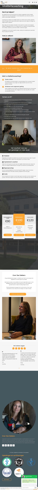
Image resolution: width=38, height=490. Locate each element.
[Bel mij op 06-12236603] (3, 445)
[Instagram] (34, 2)
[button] (18, 368)
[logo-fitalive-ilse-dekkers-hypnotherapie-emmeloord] (4, 2)
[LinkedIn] (36, 2)
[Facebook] (33, 2)
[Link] (7, 462)
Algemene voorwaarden (18, 452)
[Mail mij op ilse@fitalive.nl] (6, 445)
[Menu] (29, 2)
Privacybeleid (25, 452)
